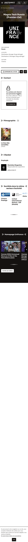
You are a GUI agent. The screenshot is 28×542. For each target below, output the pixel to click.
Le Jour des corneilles (5, 144)
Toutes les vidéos (7, 270)
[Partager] (21, 71)
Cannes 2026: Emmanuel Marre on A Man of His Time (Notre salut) (9, 256)
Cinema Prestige (4, 199)
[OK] (14, 539)
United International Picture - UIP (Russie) (17, 201)
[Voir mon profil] (25, 2)
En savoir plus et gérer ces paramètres (11, 536)
